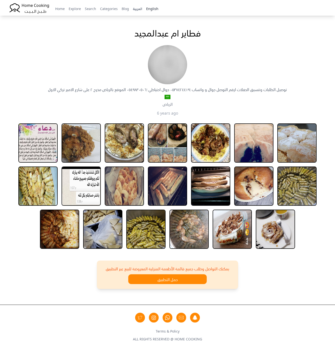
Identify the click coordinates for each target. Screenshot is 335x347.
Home (60, 8)
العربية (137, 8)
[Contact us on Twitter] (140, 318)
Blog (125, 8)
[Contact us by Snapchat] (195, 318)
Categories (109, 8)
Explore (75, 8)
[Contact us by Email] (181, 318)
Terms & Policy (168, 330)
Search (90, 8)
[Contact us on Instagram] (154, 318)
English (152, 8)
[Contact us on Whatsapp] (167, 318)
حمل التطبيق (167, 279)
